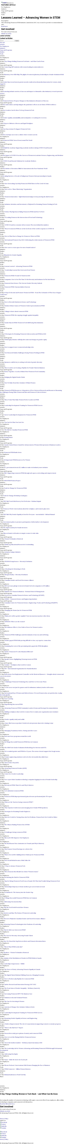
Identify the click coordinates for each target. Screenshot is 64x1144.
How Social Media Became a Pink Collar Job (17, 860)
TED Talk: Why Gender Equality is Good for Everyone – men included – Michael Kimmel (29, 514)
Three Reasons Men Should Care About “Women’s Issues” (21, 871)
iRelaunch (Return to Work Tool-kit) (15, 1074)
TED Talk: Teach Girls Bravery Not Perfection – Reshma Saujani (22, 501)
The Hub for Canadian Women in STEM (16, 430)
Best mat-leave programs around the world (18, 736)
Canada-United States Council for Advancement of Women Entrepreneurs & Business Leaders (32, 445)
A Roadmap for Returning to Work (15, 569)
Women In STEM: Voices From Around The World (17, 140)
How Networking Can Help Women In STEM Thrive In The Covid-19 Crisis (27, 183)
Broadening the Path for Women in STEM (16, 877)
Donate (48, 2)
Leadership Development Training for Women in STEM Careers (23, 405)
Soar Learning (8, 698)
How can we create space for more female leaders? (20, 247)
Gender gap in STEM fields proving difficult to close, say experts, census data (28, 640)
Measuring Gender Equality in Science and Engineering (20, 1018)
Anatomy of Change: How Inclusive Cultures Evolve (19, 1007)
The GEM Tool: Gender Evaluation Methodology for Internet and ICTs (25, 747)
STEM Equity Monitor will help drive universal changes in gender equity (25, 339)
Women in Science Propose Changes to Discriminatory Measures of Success (25, 101)
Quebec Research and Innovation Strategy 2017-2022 (20, 984)
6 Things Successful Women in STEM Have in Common (20, 898)
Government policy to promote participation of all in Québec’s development (26, 522)
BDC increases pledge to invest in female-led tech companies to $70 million (27, 586)
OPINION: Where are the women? (15, 621)
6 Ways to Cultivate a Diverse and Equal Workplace (18, 123)
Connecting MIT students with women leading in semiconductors (23, 67)
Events (26, 2)
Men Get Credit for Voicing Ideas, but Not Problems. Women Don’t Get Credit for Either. (31, 817)
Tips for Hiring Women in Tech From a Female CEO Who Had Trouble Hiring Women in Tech (32, 881)
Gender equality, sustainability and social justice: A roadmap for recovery (24, 118)
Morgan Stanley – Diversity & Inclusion (16, 574)
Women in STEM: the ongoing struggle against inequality (21, 315)
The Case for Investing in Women (14, 1001)
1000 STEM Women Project (12, 480)
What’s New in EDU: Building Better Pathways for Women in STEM (24, 854)
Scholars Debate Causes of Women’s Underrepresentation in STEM (24, 306)
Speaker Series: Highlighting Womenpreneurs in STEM (20, 659)
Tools (1, 54)
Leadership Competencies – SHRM (14, 964)
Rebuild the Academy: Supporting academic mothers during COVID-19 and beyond (27, 148)
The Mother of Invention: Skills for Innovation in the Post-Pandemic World (25, 168)
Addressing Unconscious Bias (13, 901)
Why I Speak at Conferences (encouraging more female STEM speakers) (26, 807)
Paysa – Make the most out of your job (15, 1059)
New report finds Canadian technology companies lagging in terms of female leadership (30, 779)
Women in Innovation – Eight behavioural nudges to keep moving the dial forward (29, 196)
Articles (2, 44)
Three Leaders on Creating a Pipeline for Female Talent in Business (24, 368)
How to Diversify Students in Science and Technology (20, 302)
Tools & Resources (37, 2)
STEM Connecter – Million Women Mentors (17, 1069)
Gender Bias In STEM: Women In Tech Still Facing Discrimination (23, 322)
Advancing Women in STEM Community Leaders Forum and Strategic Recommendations (31, 708)
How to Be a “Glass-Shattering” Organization (18, 189)
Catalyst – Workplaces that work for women (17, 665)
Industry (2, 48)
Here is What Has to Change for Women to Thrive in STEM (22, 236)
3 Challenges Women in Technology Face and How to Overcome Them (25, 682)
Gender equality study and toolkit (14, 719)
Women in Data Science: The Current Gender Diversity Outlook (23, 283)
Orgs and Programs (6, 50)
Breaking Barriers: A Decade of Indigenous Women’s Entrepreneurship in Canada (27, 176)
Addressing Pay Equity (11, 1054)
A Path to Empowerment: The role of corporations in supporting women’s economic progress (32, 1024)
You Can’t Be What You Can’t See (14, 422)
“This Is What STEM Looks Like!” (13, 947)
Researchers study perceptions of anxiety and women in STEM (23, 1033)
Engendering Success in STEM (13, 704)
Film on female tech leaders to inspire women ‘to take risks (20, 533)
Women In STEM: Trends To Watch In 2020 (17, 275)
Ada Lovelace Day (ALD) (12, 762)
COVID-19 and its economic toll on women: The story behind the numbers (27, 225)
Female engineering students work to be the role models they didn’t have (26, 757)
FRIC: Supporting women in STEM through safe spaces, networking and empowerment (30, 473)
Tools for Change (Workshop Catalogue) (15, 495)
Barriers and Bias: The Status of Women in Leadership (20, 913)
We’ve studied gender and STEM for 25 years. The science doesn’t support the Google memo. (32, 751)
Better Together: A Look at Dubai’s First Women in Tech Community (24, 371)
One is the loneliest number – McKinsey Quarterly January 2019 (23, 1042)
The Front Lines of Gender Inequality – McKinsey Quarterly (22, 988)
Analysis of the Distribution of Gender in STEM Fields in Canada (22, 958)
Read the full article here (7, 1104)
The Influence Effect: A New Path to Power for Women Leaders (23, 627)
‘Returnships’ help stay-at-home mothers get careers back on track (24, 886)
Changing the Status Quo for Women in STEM (18, 610)
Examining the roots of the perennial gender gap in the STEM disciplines (26, 646)
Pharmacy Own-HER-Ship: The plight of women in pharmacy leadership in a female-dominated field (34, 74)
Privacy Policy (4, 1118)
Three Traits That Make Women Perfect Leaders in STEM (21, 400)
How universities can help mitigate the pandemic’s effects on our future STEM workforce (29, 104)
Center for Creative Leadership (14, 774)
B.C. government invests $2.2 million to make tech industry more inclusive (26, 467)
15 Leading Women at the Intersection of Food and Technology (23, 217)
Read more (4, 26)
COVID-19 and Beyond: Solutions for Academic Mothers (19, 161)
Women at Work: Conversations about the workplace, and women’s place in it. (26, 509)
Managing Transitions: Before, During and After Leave (21, 730)
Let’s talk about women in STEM (13, 791)
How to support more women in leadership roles (19, 347)
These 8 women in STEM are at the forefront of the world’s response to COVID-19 (29, 228)
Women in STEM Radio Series (12, 452)
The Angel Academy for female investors (15, 527)
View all (2, 42)
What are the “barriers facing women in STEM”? (19, 802)
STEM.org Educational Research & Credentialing (19, 544)
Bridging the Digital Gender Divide (14, 377)
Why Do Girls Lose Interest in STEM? (15, 930)
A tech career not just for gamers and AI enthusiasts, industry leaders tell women (28, 687)
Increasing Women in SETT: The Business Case (18, 994)
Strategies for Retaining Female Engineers (17, 811)
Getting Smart (8, 437)
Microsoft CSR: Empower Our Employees (16, 838)
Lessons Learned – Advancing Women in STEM (18, 266)
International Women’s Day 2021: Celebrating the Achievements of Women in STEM (29, 240)
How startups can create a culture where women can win (20, 134)
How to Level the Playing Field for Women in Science (20, 1037)
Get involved (58, 2)
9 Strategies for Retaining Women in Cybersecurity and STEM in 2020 (25, 334)
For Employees (4, 46)
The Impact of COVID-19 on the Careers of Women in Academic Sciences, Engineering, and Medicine (33, 155)
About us (18, 2)
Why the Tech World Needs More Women (16, 907)
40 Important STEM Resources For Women (17, 460)
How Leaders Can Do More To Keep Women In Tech (18, 110)
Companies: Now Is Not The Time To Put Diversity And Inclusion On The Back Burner (29, 279)
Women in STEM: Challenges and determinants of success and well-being (26, 635)
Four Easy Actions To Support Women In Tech (16, 129)
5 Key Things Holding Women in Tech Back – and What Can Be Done (24, 61)
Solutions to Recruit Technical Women (15, 997)
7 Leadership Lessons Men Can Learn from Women (19, 270)
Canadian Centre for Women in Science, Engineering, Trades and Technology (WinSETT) (31, 603)
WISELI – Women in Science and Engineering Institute (21, 599)
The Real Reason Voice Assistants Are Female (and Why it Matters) (24, 843)
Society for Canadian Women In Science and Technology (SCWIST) (24, 595)
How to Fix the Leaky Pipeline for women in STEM (19, 979)
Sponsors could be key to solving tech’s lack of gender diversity (23, 362)
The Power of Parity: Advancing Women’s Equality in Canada (22, 969)
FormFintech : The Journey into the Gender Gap (18, 892)
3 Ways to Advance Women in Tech (14, 866)
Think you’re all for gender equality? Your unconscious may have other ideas (27, 616)
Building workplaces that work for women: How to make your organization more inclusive (31, 712)
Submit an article (6, 33)
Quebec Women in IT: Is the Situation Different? (18, 651)
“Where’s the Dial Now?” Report (13, 1027)
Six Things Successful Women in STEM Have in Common (21, 742)
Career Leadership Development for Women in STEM (20, 415)
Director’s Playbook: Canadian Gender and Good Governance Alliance (24, 918)
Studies (2, 52)
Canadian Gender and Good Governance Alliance (19, 580)
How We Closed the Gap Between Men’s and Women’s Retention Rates (25, 941)
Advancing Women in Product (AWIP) (16, 768)
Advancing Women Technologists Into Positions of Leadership (22, 924)
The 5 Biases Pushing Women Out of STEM (17, 824)
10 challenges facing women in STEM (15, 832)
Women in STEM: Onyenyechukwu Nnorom (17, 287)
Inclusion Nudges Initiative (13, 552)
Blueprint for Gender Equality (13, 255)
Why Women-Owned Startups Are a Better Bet (18, 849)
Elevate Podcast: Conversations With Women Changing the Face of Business (27, 1065)
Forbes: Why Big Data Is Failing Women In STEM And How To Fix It (24, 212)
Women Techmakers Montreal (14, 539)
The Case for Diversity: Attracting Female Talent (18, 935)
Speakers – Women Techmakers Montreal (16, 952)
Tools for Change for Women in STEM (15, 488)
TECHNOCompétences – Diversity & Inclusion (18, 561)
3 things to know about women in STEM (16, 311)
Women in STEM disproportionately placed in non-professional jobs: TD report (28, 796)
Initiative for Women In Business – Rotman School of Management (24, 591)
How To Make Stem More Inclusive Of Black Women (19, 383)
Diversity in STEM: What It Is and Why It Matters (18, 785)
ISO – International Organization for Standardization (20, 668)
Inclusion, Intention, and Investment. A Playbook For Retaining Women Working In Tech (31, 204)
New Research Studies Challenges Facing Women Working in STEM (24, 353)
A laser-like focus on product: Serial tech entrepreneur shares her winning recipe (29, 723)
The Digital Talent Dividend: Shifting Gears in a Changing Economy (24, 975)
